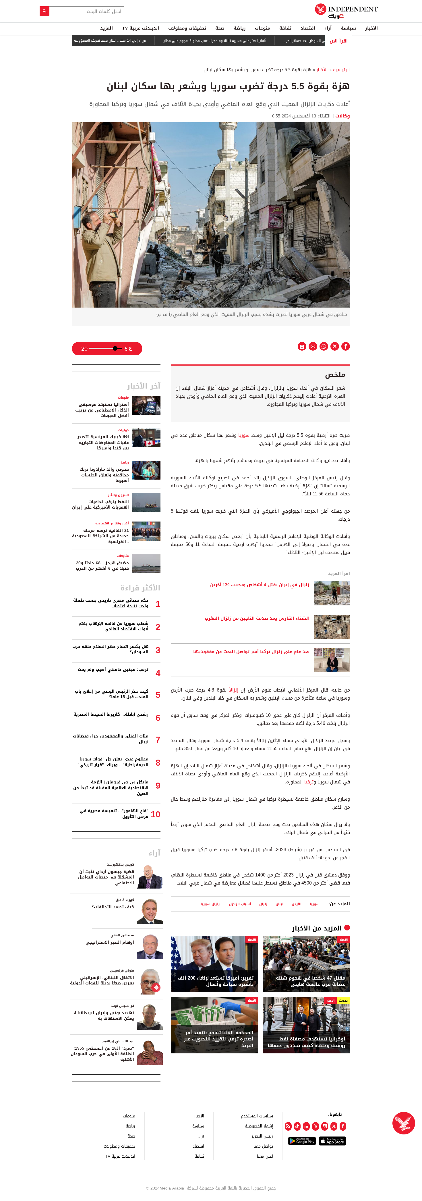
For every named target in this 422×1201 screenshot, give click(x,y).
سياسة (348, 28)
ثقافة (285, 28)
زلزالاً (233, 690)
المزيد (106, 28)
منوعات (262, 28)
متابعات (123, 556)
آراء (328, 28)
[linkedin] (306, 1126)
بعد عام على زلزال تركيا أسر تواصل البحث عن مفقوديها (251, 652)
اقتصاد (308, 28)
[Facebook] (343, 1126)
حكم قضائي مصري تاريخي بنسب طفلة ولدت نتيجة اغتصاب (110, 603)
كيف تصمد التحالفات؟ (113, 907)
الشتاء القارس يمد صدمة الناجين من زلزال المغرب (257, 618)
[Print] (302, 346)
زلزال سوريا (211, 904)
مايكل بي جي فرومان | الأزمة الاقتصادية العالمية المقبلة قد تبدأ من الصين (110, 787)
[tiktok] (297, 1126)
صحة (219, 28)
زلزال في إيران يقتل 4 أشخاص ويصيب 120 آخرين (259, 585)
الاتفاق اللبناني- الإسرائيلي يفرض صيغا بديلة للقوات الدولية (102, 980)
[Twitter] (333, 1126)
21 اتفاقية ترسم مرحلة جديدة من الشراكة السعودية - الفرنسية (100, 536)
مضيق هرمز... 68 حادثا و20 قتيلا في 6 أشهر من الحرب (102, 566)
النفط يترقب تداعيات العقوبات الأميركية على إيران (100, 504)
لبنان (279, 904)
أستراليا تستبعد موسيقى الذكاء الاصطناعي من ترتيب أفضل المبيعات (102, 410)
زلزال (263, 904)
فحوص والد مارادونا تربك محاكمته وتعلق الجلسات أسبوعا (104, 475)
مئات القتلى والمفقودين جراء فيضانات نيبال (110, 739)
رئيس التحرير (262, 1136)
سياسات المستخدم (257, 1115)
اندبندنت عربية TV (140, 28)
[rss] (288, 1126)
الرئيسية (341, 69)
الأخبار (371, 28)
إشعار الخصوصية (259, 1125)
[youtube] (315, 1126)
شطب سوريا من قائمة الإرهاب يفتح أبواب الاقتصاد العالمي (113, 626)
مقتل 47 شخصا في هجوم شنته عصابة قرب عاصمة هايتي (310, 981)
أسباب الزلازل (240, 904)
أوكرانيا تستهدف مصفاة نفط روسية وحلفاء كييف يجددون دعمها (306, 1042)
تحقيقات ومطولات (187, 28)
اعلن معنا (265, 1156)
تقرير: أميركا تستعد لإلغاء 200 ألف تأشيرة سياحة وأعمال (215, 981)
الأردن (296, 904)
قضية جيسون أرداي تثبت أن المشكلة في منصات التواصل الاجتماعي (106, 877)
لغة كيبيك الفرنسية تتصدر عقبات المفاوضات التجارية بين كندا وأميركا (103, 442)
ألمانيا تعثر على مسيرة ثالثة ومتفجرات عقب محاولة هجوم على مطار (243, 41)
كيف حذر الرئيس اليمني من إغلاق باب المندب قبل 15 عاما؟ (111, 694)
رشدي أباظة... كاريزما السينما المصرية (110, 714)
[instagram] (324, 1126)
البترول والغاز (118, 495)
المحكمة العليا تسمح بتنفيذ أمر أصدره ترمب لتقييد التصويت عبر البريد (218, 1039)
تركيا (308, 781)
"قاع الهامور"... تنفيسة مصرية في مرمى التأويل (114, 813)
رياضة (240, 28)
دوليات (123, 430)
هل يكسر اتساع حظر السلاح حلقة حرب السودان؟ (110, 649)
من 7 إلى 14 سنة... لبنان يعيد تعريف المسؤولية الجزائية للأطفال (126, 40)
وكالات (342, 115)
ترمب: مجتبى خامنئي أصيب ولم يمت (113, 669)
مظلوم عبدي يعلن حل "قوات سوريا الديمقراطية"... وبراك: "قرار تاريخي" (113, 762)
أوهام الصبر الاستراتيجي (110, 942)
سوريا (243, 435)
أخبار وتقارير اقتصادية (112, 523)
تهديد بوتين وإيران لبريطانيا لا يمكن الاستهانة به (103, 1016)
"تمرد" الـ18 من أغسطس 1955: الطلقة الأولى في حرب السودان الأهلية (102, 1053)
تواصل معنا (263, 1146)
